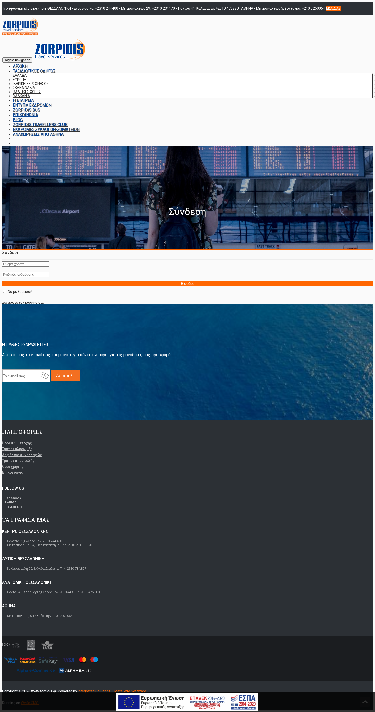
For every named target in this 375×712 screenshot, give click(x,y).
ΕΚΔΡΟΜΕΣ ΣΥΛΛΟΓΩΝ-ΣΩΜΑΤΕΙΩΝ (46, 129)
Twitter (10, 502)
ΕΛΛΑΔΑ (20, 75)
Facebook (13, 498)
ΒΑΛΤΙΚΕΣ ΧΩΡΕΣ (27, 92)
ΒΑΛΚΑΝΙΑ (21, 96)
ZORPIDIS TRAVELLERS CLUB (40, 124)
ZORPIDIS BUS (26, 110)
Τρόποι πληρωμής (17, 449)
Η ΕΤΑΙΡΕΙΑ (23, 100)
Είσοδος (187, 283)
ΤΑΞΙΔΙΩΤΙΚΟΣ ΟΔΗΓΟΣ (34, 71)
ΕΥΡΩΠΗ (19, 79)
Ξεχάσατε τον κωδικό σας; (23, 302)
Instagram (13, 506)
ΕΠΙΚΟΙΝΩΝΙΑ (25, 114)
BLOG (18, 119)
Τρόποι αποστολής (18, 461)
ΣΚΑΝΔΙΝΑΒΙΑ (24, 88)
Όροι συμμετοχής (17, 443)
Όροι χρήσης (12, 466)
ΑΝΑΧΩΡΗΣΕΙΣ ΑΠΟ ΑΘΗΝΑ (38, 134)
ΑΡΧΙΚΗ (20, 66)
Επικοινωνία (12, 472)
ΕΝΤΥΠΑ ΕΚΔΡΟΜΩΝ (32, 105)
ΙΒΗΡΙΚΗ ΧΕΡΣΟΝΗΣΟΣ (31, 84)
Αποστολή (65, 375)
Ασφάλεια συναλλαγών (22, 455)
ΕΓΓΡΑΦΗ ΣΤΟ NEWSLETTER (25, 345)
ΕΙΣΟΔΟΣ (333, 8)
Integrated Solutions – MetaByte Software (112, 691)
